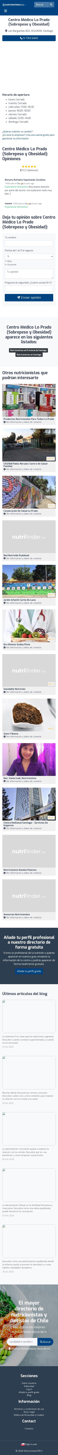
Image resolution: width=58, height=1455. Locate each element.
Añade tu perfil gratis (29, 971)
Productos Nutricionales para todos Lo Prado (29, 419)
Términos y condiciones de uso (29, 1409)
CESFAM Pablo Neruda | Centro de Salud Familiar (25, 465)
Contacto (29, 1428)
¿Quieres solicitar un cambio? (17, 131)
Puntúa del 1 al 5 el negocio (19, 250)
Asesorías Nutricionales (17, 914)
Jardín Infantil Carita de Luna (20, 600)
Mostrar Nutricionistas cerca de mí (30, 1348)
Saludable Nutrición (14, 689)
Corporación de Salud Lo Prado (21, 510)
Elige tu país (31, 1444)
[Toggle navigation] (5, 11)
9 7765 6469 (30, 38)
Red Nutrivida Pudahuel (16, 555)
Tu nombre (10, 237)
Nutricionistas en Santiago (29, 354)
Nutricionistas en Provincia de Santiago (28, 350)
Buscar (47, 1342)
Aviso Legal (29, 1412)
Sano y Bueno (11, 733)
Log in (29, 1389)
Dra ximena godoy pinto (17, 644)
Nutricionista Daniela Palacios (20, 870)
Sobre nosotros (29, 1383)
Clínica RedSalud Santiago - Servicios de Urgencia (26, 824)
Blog (29, 1395)
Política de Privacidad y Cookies (29, 1415)
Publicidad (29, 1386)
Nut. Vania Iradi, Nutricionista (20, 778)
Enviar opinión (30, 297)
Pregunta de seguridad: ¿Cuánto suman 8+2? (28, 282)
